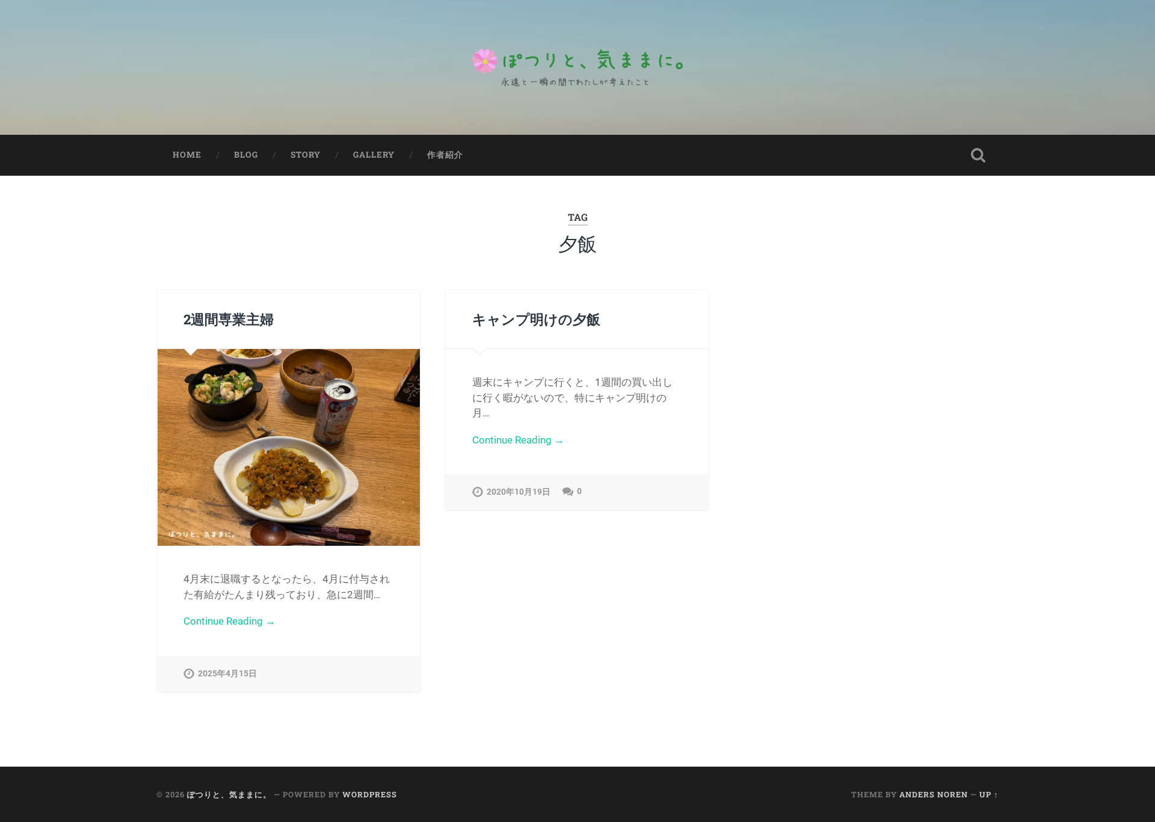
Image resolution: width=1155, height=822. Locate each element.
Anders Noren (933, 794)
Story (306, 154)
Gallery (374, 154)
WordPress (369, 794)
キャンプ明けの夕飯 (536, 319)
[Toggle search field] (978, 155)
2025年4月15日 (227, 674)
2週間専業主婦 (228, 319)
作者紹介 (445, 154)
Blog (246, 154)
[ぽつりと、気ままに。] (577, 67)
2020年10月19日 (518, 492)
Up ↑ (989, 794)
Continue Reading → (229, 621)
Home (187, 154)
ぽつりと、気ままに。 (229, 794)
